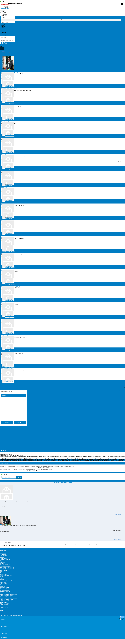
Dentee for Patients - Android (6, 595)
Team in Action (3, 555)
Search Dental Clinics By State (7, 568)
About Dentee (3, 550)
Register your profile (4, 587)
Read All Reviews (117, 514)
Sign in (6, 6)
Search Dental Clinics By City (7, 567)
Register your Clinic (4, 588)
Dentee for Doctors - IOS (6, 600)
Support (2, 560)
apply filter (20, 422)
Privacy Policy (3, 558)
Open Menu (2, 10)
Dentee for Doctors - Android (6, 599)
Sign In (4, 12)
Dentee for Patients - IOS (6, 596)
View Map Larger (121, 390)
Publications (3, 554)
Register (2, 572)
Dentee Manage (3, 583)
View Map (10, 85)
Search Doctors (3, 574)
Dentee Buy (2, 586)
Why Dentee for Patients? (6, 575)
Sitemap (2, 563)
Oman (123, 619)
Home (3, 51)
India (123, 618)
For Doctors (4, 15)
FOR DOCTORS (5, 8)
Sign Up (5, 14)
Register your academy (5, 591)
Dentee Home (3, 582)
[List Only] (2, 48)
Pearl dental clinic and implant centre (15, 3)
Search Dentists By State (5, 566)
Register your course (4, 590)
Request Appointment (9, 86)
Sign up (6, 7)
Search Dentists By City (5, 564)
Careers (1, 551)
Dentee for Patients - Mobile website (8, 594)
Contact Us (2, 562)
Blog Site (2, 557)
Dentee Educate (3, 584)
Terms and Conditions (5, 559)
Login (1, 571)
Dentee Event (3, 553)
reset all (7, 422)
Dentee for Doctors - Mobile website (8, 598)
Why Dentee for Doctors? (6, 581)
